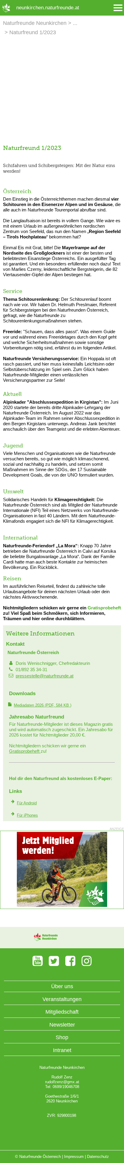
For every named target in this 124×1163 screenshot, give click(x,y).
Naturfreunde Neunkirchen (35, 23)
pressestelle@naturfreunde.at (44, 675)
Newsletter (62, 1025)
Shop (62, 1037)
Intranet (62, 1050)
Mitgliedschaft (62, 1012)
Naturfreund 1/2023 (32, 32)
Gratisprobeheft (104, 607)
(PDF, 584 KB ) (42, 705)
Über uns (62, 986)
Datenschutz (98, 1156)
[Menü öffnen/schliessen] (117, 7)
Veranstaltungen (62, 999)
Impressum (74, 1156)
